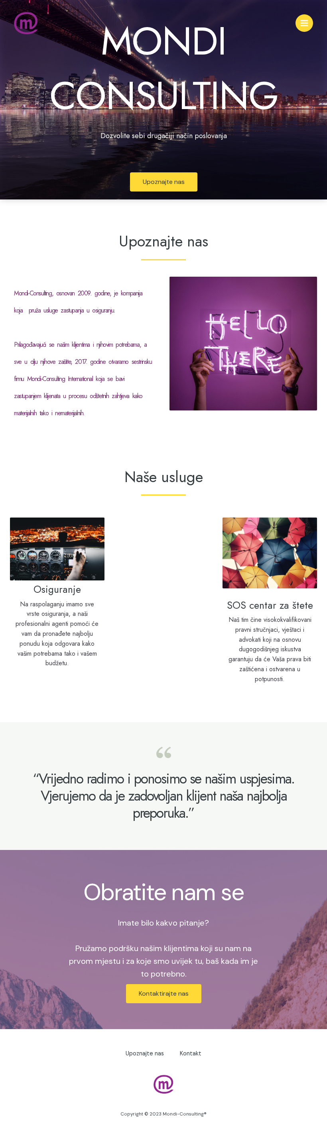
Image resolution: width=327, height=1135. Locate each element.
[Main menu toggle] (304, 23)
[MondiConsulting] (26, 23)
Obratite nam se (163, 892)
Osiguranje (57, 589)
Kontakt (190, 1053)
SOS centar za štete (270, 605)
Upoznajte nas (163, 241)
